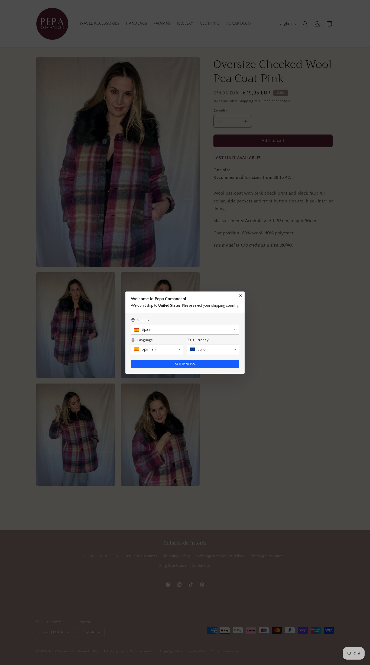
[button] (185, 330)
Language (145, 340)
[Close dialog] (241, 296)
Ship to (143, 320)
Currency (201, 340)
